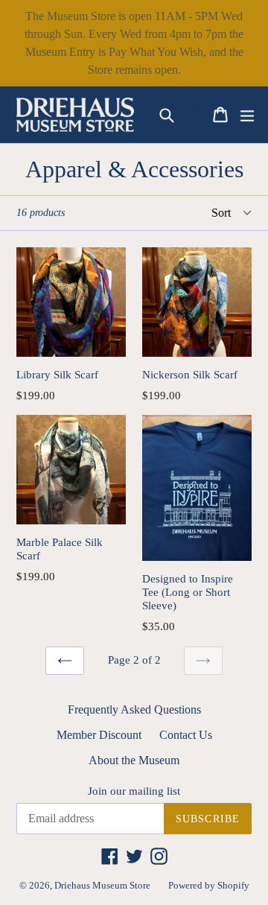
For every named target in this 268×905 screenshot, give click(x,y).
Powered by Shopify (208, 885)
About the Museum (134, 760)
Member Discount (99, 734)
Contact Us (185, 734)
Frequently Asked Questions (134, 709)
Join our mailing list (134, 791)
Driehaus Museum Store (102, 885)
